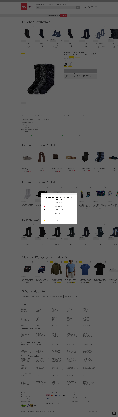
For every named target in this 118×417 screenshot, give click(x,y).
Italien (59, 216)
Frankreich (59, 213)
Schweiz (59, 202)
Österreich (59, 206)
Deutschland (59, 209)
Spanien (59, 220)
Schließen (76, 194)
